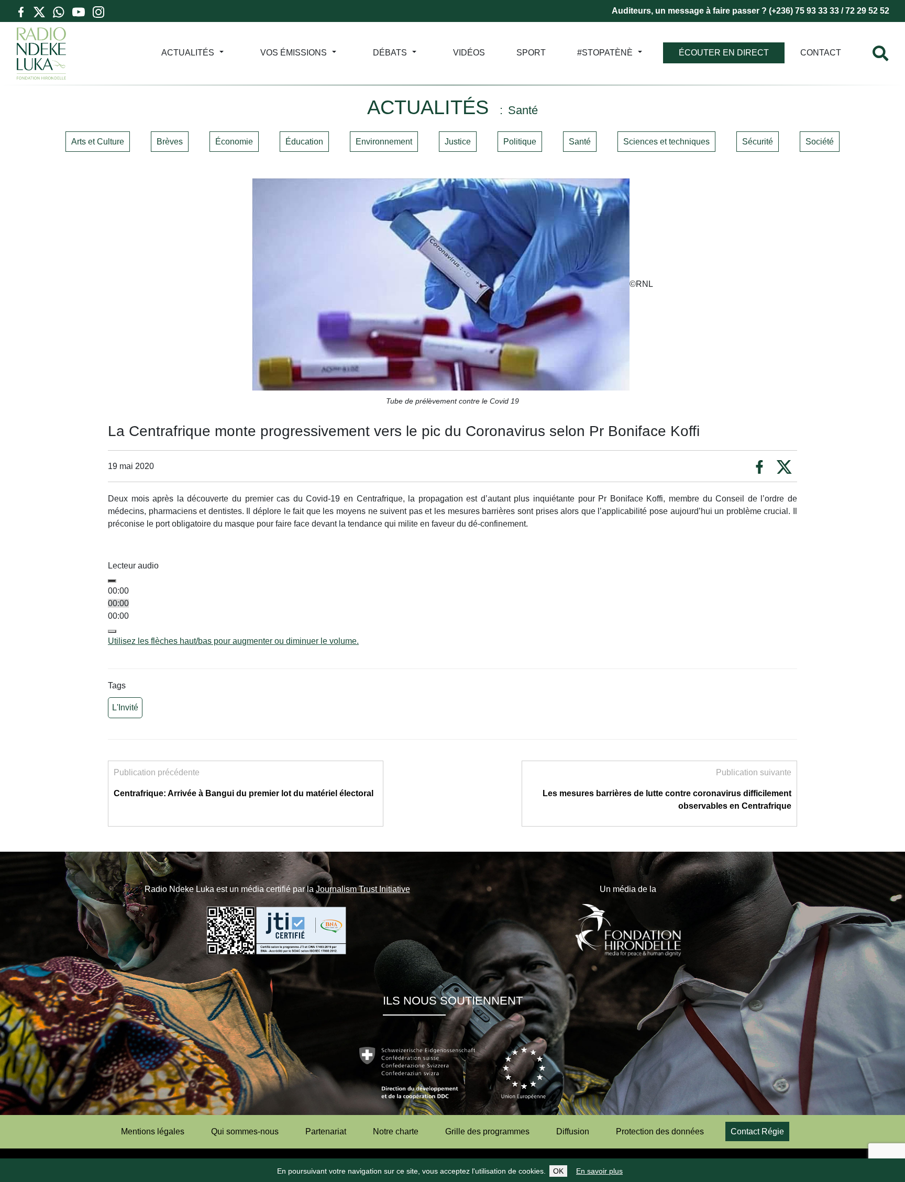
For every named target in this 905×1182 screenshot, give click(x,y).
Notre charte (395, 1131)
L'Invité (125, 707)
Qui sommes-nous (245, 1131)
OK (558, 1171)
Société (819, 141)
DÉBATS (390, 52)
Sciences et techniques (666, 141)
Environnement (384, 141)
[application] (452, 610)
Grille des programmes (487, 1131)
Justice (458, 141)
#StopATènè (605, 52)
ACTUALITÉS (187, 52)
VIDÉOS (469, 52)
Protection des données (660, 1131)
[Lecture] (112, 581)
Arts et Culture (97, 141)
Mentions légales (152, 1131)
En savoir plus (599, 1171)
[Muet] (112, 631)
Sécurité (757, 141)
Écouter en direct (724, 52)
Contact (820, 52)
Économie (234, 141)
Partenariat (325, 1131)
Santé (580, 141)
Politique (519, 141)
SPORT (531, 52)
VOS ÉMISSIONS (293, 52)
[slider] (233, 641)
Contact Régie (757, 1131)
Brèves (170, 141)
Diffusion (572, 1131)
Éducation (304, 141)
